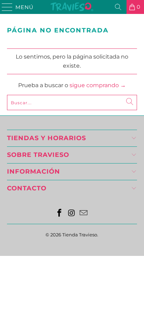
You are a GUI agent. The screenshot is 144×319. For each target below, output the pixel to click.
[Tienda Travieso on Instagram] (71, 213)
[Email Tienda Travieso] (84, 213)
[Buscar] (118, 7)
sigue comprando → (98, 85)
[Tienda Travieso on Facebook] (59, 213)
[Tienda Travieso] (72, 7)
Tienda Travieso (79, 234)
